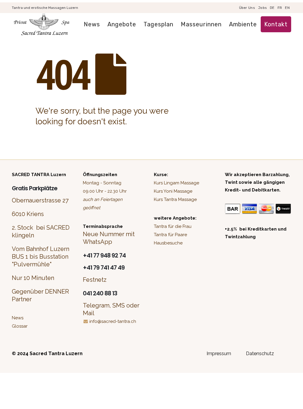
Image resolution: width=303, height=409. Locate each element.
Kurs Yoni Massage (173, 191)
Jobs (262, 8)
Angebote (121, 24)
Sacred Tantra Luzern (56, 353)
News (92, 24)
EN (287, 8)
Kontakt (276, 24)
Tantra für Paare (170, 234)
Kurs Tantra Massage (175, 199)
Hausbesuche (168, 243)
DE (272, 8)
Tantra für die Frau (172, 226)
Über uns (247, 8)
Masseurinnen (201, 24)
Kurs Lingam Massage (176, 183)
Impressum (219, 353)
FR (280, 8)
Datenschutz (260, 353)
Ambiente (243, 24)
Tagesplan (158, 24)
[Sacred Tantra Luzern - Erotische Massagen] (41, 24)
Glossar (20, 326)
